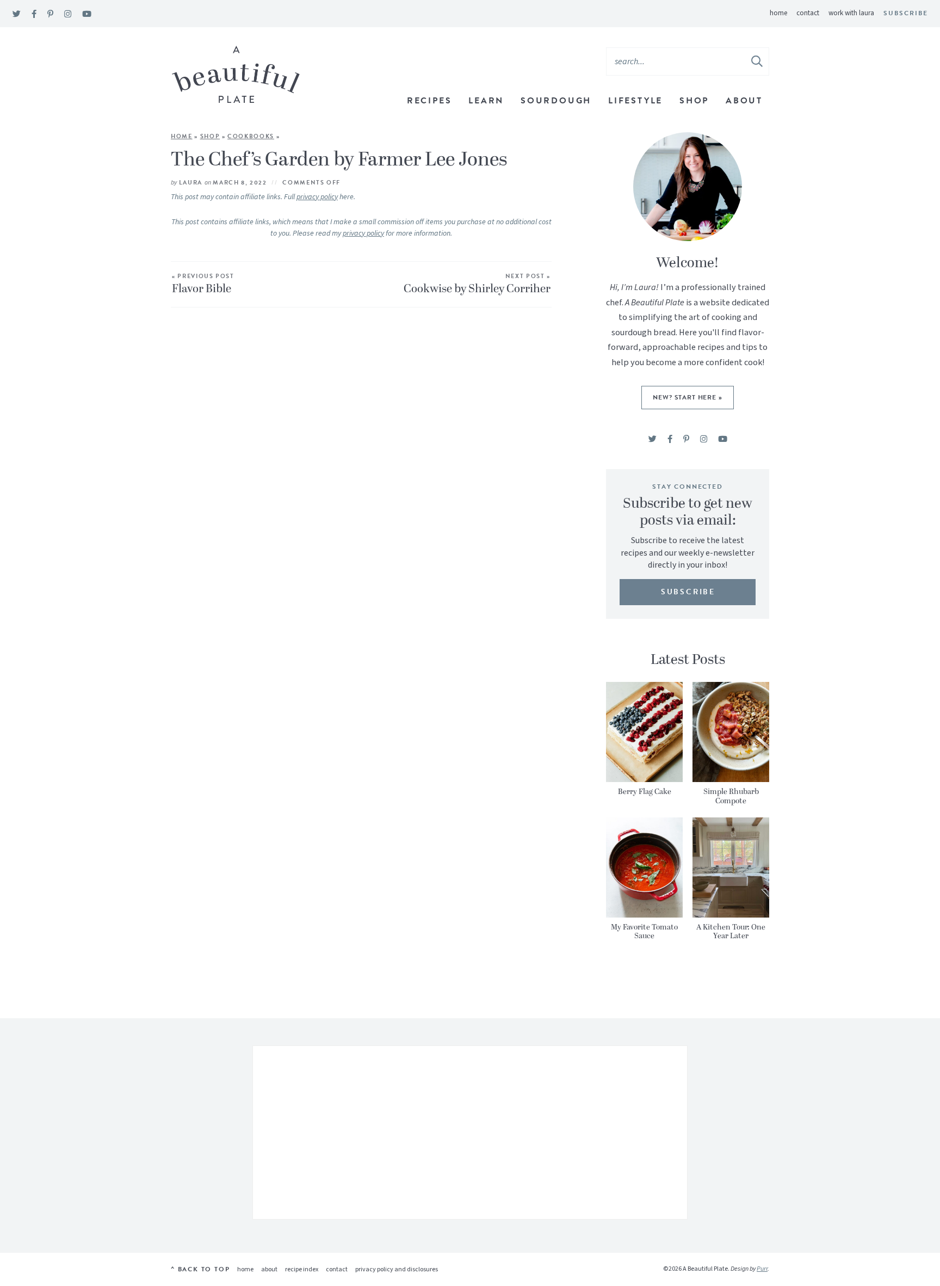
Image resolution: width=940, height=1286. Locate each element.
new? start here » (687, 397)
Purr (762, 1268)
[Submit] (758, 61)
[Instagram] (68, 14)
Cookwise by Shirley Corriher (477, 285)
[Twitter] (16, 14)
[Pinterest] (50, 14)
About (744, 100)
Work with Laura (851, 13)
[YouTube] (87, 14)
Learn (486, 100)
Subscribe (905, 13)
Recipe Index (301, 1269)
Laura (190, 182)
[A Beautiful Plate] (236, 75)
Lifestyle (635, 100)
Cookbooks (250, 136)
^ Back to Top (200, 1269)
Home (778, 13)
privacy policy (317, 197)
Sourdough (556, 100)
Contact (807, 13)
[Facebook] (34, 14)
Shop (694, 100)
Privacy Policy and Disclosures (396, 1269)
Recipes (429, 100)
